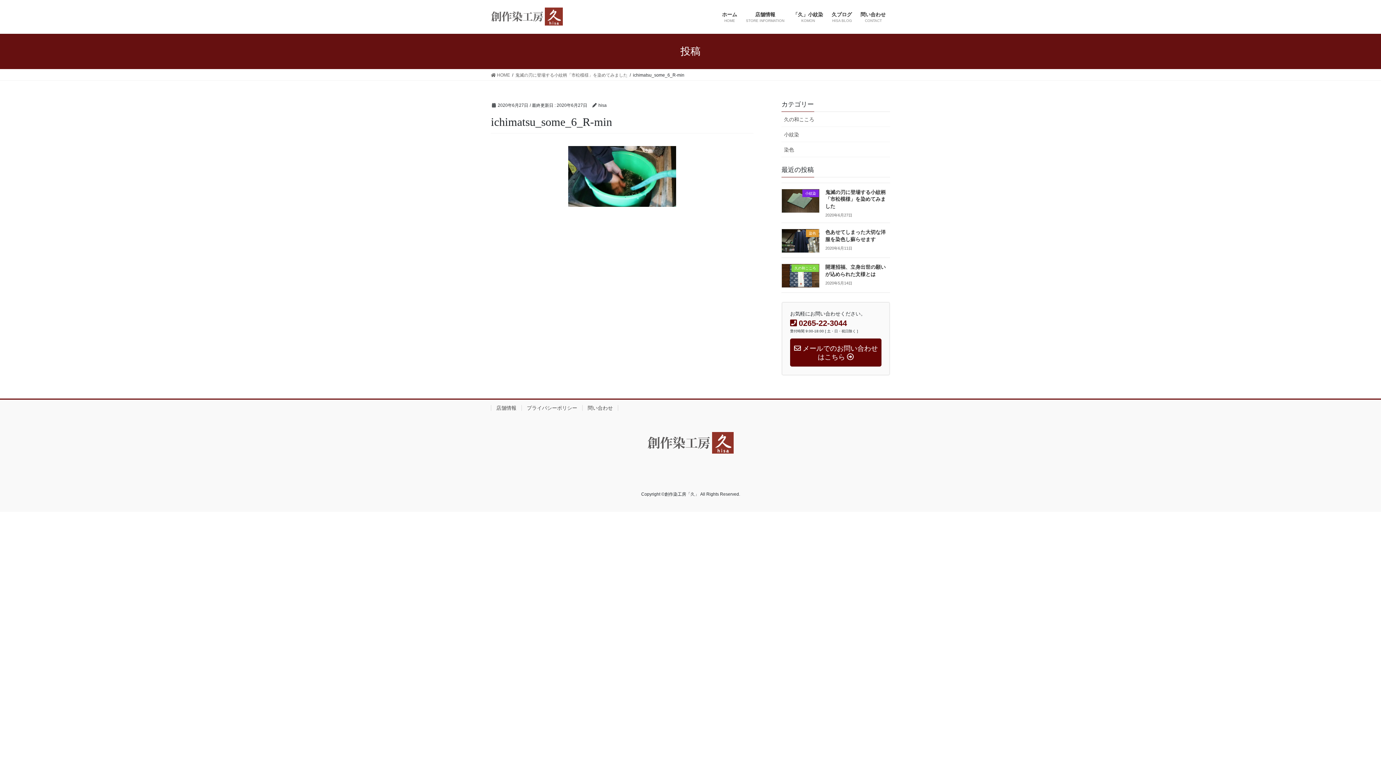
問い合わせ (600, 408)
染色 (789, 150)
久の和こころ (799, 119)
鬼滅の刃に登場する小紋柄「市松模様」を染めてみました (855, 199)
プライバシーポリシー (552, 408)
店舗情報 (506, 408)
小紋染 (791, 134)
